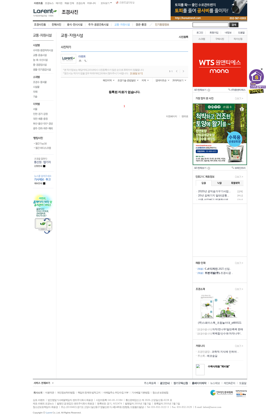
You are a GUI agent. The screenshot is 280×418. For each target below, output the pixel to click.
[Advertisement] (220, 230)
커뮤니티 (91, 3)
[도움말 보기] (136, 73)
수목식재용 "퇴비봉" (219, 366)
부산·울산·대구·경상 (43, 123)
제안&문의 (229, 383)
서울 (43, 109)
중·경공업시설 (43, 64)
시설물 (43, 86)
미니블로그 (80, 61)
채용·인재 (69, 3)
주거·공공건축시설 (98, 25)
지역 (144, 80)
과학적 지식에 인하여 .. (225, 351)
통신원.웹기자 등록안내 (43, 162)
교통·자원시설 (122, 25)
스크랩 (201, 39)
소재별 (43, 77)
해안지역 (107, 80)
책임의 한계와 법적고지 (89, 392)
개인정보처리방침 (66, 392)
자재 (43, 91)
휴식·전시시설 (74, 25)
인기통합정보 (162, 25)
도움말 (241, 32)
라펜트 (82, 56)
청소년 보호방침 (160, 392)
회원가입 (214, 32)
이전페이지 (171, 116)
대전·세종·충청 (43, 118)
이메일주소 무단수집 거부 (115, 392)
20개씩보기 (177, 80)
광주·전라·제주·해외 (43, 129)
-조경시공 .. (219, 272)
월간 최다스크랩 (43, 148)
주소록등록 (150, 383)
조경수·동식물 (43, 82)
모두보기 (105, 3)
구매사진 (219, 39)
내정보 (228, 32)
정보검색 (85, 61)
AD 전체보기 (200, 89)
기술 (43, 97)
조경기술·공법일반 (126, 80)
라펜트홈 (38, 3)
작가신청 (238, 39)
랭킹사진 (43, 137)
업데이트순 (161, 80)
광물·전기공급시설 (43, 70)
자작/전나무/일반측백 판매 (227, 329)
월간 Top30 (43, 144)
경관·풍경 (141, 25)
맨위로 (185, 116)
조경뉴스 (49, 3)
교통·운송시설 (43, 55)
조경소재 (80, 3)
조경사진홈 (41, 25)
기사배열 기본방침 (140, 392)
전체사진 (56, 25)
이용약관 (49, 392)
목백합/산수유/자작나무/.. (227, 333)
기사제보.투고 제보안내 (43, 179)
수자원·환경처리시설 (43, 50)
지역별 (43, 103)
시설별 (43, 45)
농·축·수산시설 (43, 59)
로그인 (199, 32)
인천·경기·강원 (43, 113)
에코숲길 (212, 355)
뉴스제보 (215, 383)
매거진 (59, 3)
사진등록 (183, 36)
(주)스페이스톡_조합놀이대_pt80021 (220, 322)
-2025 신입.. (218, 268)
